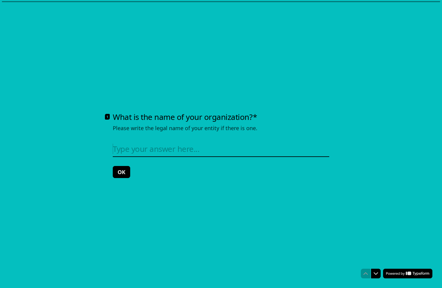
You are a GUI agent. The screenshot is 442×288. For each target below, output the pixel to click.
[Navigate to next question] (376, 273)
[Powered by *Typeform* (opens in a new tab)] (407, 273)
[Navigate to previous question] (365, 273)
